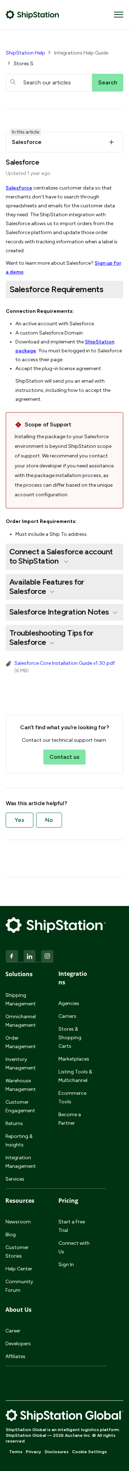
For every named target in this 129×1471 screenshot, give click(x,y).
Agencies (68, 1003)
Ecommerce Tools (72, 1097)
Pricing (68, 1201)
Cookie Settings (89, 1451)
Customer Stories (17, 1251)
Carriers (67, 1016)
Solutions (19, 974)
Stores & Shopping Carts (69, 1037)
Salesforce (19, 188)
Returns (14, 1123)
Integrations (72, 978)
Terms (15, 1451)
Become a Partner (69, 1119)
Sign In (66, 1265)
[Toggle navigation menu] (118, 15)
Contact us (64, 756)
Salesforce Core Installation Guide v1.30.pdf (64, 663)
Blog (10, 1235)
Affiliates (15, 1356)
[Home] (32, 14)
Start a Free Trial (71, 1226)
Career (12, 1331)
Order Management (20, 1042)
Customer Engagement (20, 1106)
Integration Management (20, 1162)
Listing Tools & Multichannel (75, 1076)
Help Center (18, 1269)
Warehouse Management (20, 1085)
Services (14, 1179)
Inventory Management (20, 1063)
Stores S (23, 64)
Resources (19, 1201)
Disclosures (56, 1451)
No (49, 820)
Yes (19, 820)
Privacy (33, 1451)
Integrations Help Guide (81, 53)
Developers (18, 1344)
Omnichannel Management (20, 1021)
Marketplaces (73, 1059)
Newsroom (18, 1222)
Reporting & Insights (19, 1140)
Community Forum (19, 1286)
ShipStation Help (25, 53)
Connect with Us (74, 1247)
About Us (18, 1310)
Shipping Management (20, 999)
